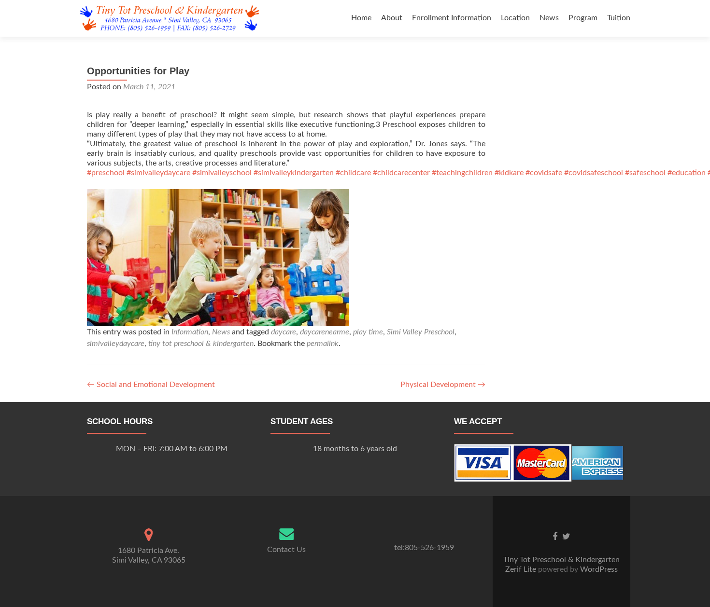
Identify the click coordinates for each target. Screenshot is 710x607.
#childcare (353, 173)
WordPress (598, 569)
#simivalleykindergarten (294, 173)
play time (368, 332)
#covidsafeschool (593, 173)
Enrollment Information (451, 18)
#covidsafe (543, 173)
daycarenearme (324, 332)
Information (189, 332)
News (549, 18)
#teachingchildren (462, 173)
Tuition (618, 18)
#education (686, 173)
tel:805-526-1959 (424, 548)
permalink (323, 343)
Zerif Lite (521, 569)
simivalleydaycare (115, 343)
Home (361, 18)
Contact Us (286, 549)
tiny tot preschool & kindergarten (201, 343)
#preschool (106, 173)
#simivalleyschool (222, 173)
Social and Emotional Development (151, 384)
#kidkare (509, 173)
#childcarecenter (401, 173)
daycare (283, 332)
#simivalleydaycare (158, 173)
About (391, 18)
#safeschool (645, 173)
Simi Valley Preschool (420, 332)
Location (515, 18)
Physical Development (442, 384)
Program (582, 18)
